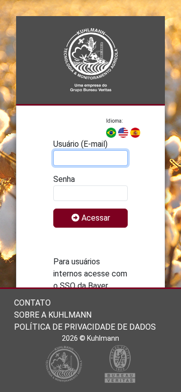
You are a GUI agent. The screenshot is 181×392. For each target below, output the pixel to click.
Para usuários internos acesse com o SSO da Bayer (90, 273)
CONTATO (32, 303)
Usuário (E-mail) (80, 144)
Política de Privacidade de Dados (85, 327)
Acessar (94, 218)
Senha (64, 179)
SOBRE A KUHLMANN (53, 315)
